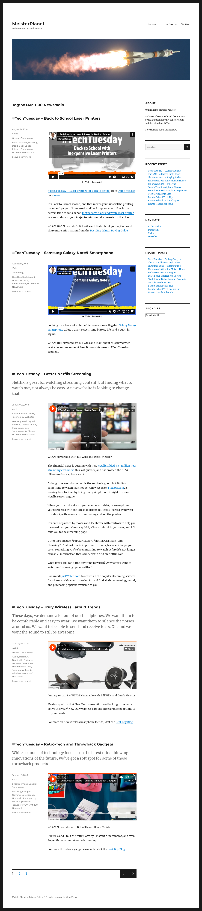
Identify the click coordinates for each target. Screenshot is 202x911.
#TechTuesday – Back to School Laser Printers (56, 118)
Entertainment (20, 413)
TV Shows (30, 431)
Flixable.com (116, 487)
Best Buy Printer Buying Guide (109, 230)
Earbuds (28, 660)
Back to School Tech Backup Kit (164, 200)
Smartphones (19, 283)
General (16, 138)
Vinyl (22, 805)
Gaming (16, 795)
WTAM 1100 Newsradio (23, 152)
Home (152, 24)
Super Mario (25, 801)
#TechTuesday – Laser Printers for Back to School (79, 190)
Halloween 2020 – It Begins (162, 184)
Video (15, 133)
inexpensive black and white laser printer (108, 212)
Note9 (15, 280)
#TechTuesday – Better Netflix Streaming (51, 374)
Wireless (16, 673)
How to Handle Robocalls (160, 204)
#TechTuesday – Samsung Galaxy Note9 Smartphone (62, 253)
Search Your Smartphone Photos (164, 187)
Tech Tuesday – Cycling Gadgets (164, 170)
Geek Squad (25, 146)
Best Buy (32, 142)
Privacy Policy (36, 897)
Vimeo (56, 195)
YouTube (152, 236)
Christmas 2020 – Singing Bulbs (164, 177)
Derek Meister (126, 190)
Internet (16, 424)
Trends (28, 670)
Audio (15, 409)
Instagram (153, 230)
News (31, 413)
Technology (27, 138)
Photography (29, 798)
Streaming (17, 428)
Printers (16, 149)
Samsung (24, 280)
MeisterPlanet (28, 23)
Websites (29, 417)
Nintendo (17, 798)
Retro (15, 801)
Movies (25, 424)
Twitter (185, 24)
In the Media (169, 24)
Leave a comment (21, 157)
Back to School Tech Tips (160, 197)
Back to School (19, 142)
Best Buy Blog (124, 722)
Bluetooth (17, 660)
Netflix (33, 424)
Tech (26, 428)
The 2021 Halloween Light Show (164, 174)
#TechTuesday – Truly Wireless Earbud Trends (56, 607)
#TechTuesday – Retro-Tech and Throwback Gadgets (62, 744)
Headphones (19, 666)
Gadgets (16, 663)
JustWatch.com (70, 576)
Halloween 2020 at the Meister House (167, 180)
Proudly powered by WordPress (61, 897)
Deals (15, 146)
